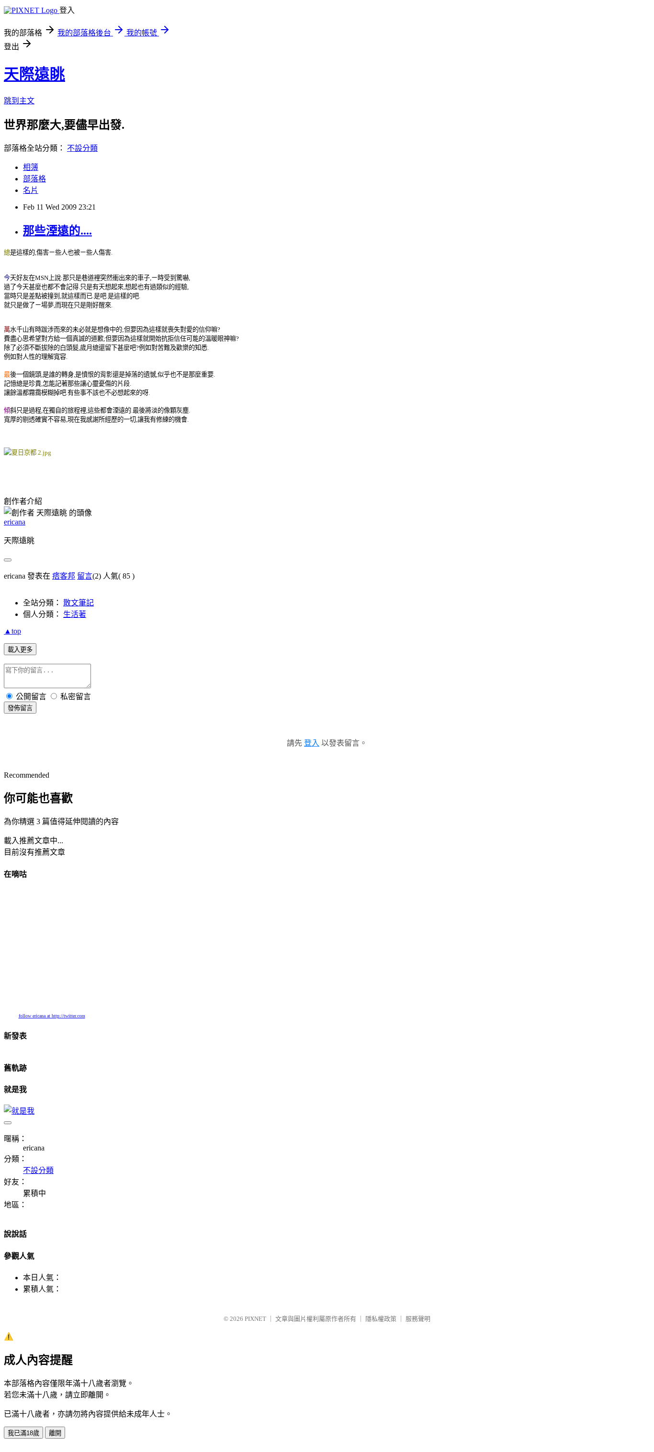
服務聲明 (418, 1318)
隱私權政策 (380, 1318)
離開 (55, 1433)
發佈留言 (20, 708)
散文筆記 (78, 603)
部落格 (34, 179)
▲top (12, 631)
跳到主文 (19, 101)
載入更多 (20, 649)
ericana (14, 522)
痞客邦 (63, 576)
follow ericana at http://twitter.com (52, 1015)
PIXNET (255, 1318)
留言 (84, 576)
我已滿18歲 (23, 1433)
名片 (30, 190)
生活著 (74, 614)
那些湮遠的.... (57, 230)
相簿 (30, 167)
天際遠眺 (34, 74)
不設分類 (82, 148)
